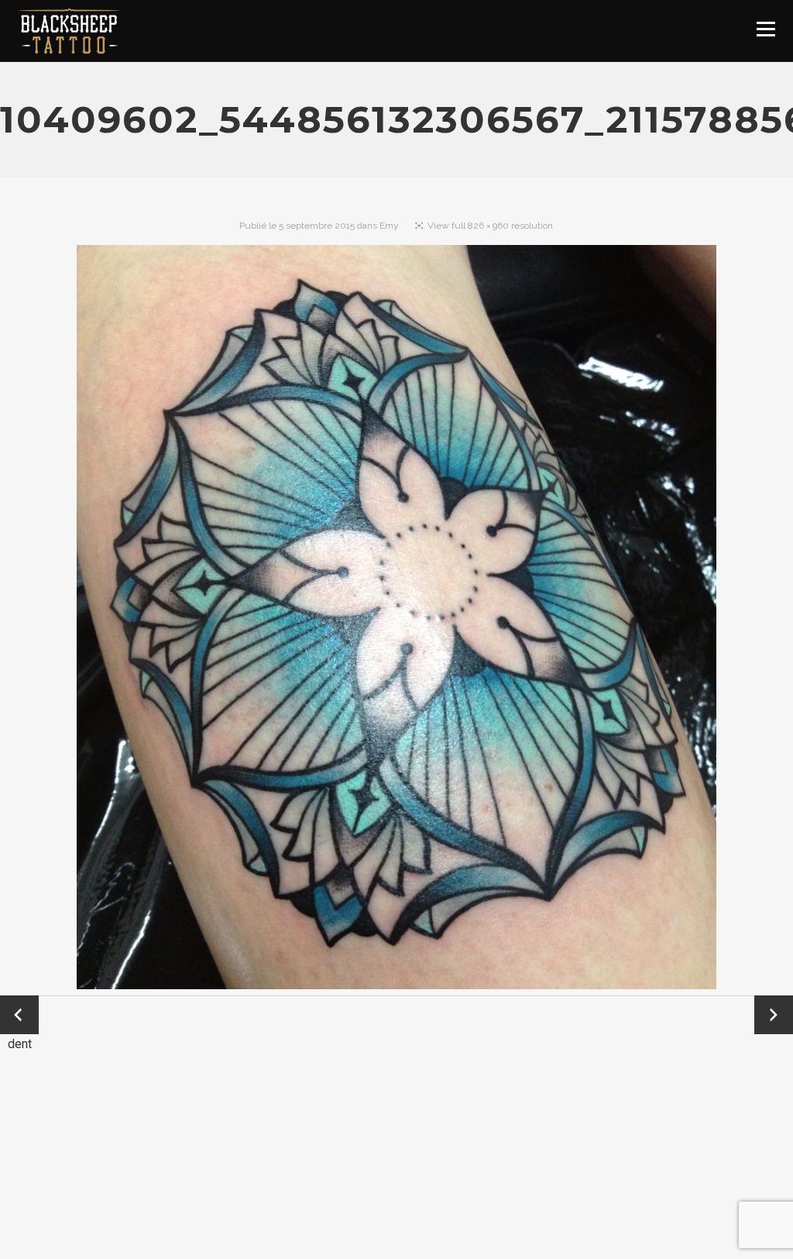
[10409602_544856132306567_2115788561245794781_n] (396, 620)
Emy (389, 225)
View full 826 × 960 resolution (490, 225)
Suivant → (773, 1015)
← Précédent (19, 1016)
